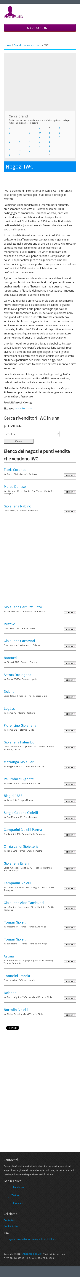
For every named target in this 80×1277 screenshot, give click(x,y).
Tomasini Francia (17, 975)
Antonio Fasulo (32, 1253)
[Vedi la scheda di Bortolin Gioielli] (70, 1015)
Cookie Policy (11, 1226)
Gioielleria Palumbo (19, 742)
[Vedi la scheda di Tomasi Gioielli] (70, 927)
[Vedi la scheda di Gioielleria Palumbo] (70, 747)
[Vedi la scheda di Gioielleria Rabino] (70, 511)
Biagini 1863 (13, 795)
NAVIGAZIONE (39, 28)
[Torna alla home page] (14, 12)
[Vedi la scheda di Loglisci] (70, 714)
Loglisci (9, 708)
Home (7, 45)
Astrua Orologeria (17, 674)
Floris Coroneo (15, 469)
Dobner (10, 691)
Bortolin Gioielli (16, 1009)
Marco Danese (15, 486)
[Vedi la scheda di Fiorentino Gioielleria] (70, 731)
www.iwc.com (23, 408)
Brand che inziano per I (27, 45)
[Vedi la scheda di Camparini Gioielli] (70, 888)
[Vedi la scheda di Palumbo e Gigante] (70, 784)
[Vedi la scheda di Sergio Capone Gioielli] (70, 818)
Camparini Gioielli (17, 882)
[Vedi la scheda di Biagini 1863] (70, 801)
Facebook (18, 1187)
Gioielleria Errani (16, 863)
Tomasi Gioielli (15, 922)
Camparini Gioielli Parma (23, 829)
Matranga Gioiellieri (19, 761)
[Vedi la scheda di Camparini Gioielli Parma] (70, 835)
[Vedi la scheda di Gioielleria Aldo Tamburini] (70, 908)
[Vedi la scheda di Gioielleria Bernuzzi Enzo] (70, 612)
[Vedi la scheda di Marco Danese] (70, 492)
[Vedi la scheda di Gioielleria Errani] (70, 868)
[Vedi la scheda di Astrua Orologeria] (70, 680)
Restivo (9, 624)
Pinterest (18, 1203)
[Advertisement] (40, 82)
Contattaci (9, 1220)
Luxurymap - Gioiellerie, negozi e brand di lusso (30, 1239)
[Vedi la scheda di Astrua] (70, 961)
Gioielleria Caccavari (19, 640)
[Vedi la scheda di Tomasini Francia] (70, 981)
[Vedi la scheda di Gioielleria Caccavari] (70, 646)
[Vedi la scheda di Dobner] (70, 697)
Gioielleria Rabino (17, 506)
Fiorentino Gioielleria (20, 725)
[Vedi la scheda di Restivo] (70, 629)
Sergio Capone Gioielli (21, 812)
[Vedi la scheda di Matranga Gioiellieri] (70, 767)
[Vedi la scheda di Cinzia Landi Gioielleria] (70, 852)
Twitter (15, 1195)
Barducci (10, 657)
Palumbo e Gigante (19, 778)
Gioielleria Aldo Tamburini (24, 902)
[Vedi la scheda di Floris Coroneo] (70, 475)
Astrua (9, 956)
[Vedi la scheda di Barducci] (70, 663)
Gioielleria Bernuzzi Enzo (23, 607)
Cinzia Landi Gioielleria (21, 846)
